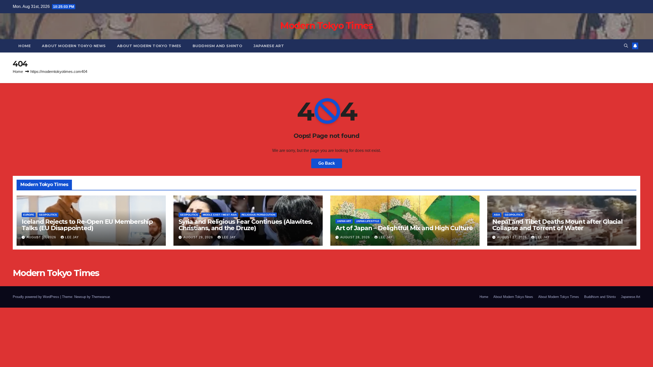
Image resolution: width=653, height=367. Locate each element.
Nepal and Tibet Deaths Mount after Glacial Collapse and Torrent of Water (557, 225)
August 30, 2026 (42, 237)
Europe (28, 214)
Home (24, 46)
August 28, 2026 (355, 237)
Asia (497, 214)
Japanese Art (269, 46)
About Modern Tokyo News (74, 46)
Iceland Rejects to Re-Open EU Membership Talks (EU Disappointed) (87, 225)
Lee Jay (72, 237)
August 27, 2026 (512, 237)
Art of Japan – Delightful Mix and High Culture (404, 228)
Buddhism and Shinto (218, 46)
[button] (626, 46)
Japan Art (344, 221)
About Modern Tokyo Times (149, 46)
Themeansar (101, 297)
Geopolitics (48, 214)
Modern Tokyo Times (326, 25)
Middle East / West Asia (220, 214)
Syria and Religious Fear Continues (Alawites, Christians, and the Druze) (245, 225)
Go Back (326, 163)
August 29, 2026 (198, 237)
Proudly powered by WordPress (36, 297)
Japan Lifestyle (367, 221)
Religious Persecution (258, 214)
